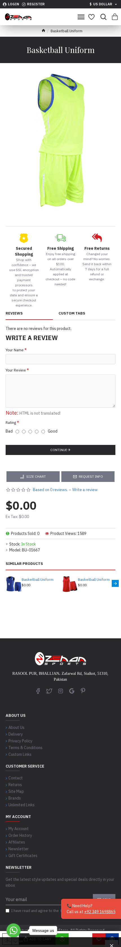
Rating (11, 422)
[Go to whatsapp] (13, 930)
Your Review (16, 370)
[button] (5, 583)
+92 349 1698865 (99, 911)
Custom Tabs (72, 313)
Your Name (15, 350)
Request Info (91, 476)
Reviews (14, 313)
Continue (58, 450)
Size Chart (36, 476)
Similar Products (24, 564)
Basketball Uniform (37, 580)
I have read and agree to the (46, 910)
